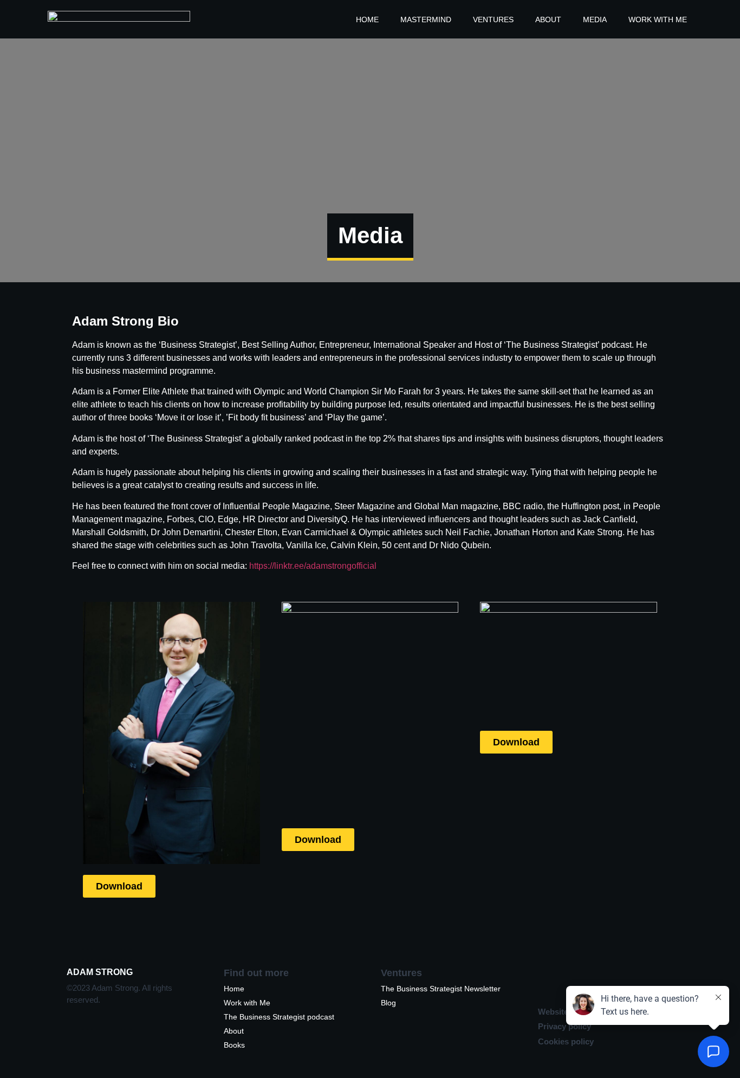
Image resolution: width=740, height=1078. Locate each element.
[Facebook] (657, 981)
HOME (367, 19)
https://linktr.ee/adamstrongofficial (313, 565)
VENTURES (493, 19)
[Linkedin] (548, 981)
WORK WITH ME (657, 19)
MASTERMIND (425, 19)
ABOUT (548, 19)
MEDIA (595, 19)
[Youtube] (630, 981)
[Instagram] (575, 981)
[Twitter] (602, 981)
